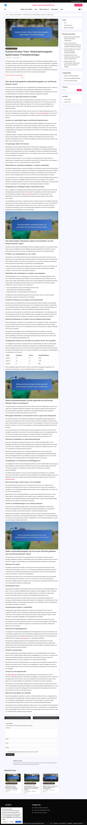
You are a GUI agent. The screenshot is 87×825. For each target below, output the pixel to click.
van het (49, 418)
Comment (8, 727)
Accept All (18, 821)
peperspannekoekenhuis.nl (43, 5)
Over (36, 9)
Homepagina (54, 9)
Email (7, 743)
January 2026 (67, 101)
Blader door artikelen (26, 9)
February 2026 (67, 99)
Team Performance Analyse (70, 80)
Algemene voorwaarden (78, 823)
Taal (61, 9)
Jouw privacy (55, 823)
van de (56, 463)
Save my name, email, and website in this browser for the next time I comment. (23, 751)
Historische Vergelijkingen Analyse (72, 78)
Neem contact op (44, 9)
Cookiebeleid (69, 823)
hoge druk (29, 194)
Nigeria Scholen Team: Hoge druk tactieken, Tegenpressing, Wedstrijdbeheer (50, 787)
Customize (5, 821)
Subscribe (79, 5)
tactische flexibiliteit (43, 113)
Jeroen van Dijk (16, 57)
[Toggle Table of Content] (21, 77)
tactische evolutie (10, 479)
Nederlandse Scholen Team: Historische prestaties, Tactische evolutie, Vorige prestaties (72, 57)
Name (7, 738)
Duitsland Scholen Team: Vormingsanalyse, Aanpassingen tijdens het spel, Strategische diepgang (31, 787)
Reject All (12, 821)
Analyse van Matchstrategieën (11, 48)
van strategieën (24, 638)
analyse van (13, 674)
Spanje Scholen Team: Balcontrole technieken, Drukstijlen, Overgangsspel (11, 787)
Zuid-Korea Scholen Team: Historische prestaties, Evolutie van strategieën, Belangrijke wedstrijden (72, 44)
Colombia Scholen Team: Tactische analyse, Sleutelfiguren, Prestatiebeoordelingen (72, 50)
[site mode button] (79, 9)
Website (7, 747)
